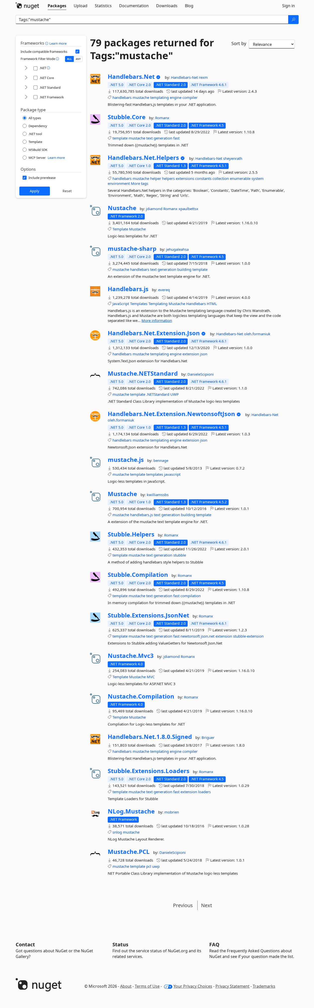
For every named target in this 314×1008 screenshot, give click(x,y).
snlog (117, 832)
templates (154, 474)
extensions (185, 178)
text (149, 138)
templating (159, 97)
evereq (164, 289)
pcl (148, 866)
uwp (156, 866)
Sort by (238, 43)
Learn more (58, 43)
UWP (174, 394)
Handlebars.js (128, 289)
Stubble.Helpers (131, 534)
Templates (138, 303)
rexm (203, 77)
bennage (160, 460)
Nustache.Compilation (141, 696)
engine (175, 97)
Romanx (162, 117)
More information (156, 320)
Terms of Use (147, 986)
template (120, 138)
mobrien (171, 812)
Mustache (137, 228)
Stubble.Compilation (138, 574)
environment (119, 183)
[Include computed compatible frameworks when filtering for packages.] (77, 52)
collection (220, 178)
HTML (212, 303)
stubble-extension (248, 636)
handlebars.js (141, 514)
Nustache (122, 208)
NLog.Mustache (131, 811)
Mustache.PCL (129, 851)
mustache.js (126, 459)
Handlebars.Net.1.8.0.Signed (150, 736)
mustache (141, 97)
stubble (179, 555)
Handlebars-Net (185, 77)
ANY (78, 59)
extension (190, 353)
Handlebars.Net (131, 76)
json (203, 353)
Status (120, 944)
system (257, 178)
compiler (190, 97)
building (184, 269)
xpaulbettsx (188, 208)
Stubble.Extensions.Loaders (148, 771)
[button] (47, 43)
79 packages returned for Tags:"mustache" (152, 49)
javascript (172, 474)
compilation (190, 595)
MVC (151, 676)
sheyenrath (232, 158)
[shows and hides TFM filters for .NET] (26, 68)
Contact (25, 944)
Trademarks (264, 986)
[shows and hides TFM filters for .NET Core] (26, 78)
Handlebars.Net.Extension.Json (154, 333)
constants (203, 178)
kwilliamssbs (158, 494)
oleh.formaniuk (257, 333)
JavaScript (120, 303)
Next (206, 905)
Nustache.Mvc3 (131, 655)
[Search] (293, 19)
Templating (158, 303)
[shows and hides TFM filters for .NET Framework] (26, 97)
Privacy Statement (232, 986)
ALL (69, 59)
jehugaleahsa (177, 249)
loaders (204, 791)
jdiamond (154, 208)
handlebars (122, 97)
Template (120, 228)
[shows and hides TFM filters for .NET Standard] (26, 87)
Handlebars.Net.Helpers (143, 157)
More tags (139, 183)
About (126, 986)
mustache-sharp (132, 248)
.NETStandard (157, 394)
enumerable (240, 178)
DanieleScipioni (200, 374)
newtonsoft (190, 636)
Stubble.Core (126, 117)
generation (163, 138)
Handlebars (196, 303)
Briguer (208, 737)
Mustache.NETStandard (143, 373)
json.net (207, 636)
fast (176, 138)
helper (155, 178)
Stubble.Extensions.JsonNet (148, 615)
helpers (168, 178)
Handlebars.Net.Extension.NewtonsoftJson (171, 414)
